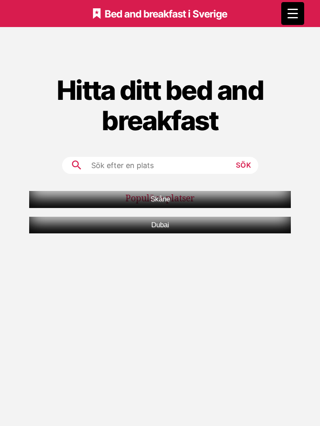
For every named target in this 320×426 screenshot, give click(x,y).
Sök (244, 165)
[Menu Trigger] (292, 13)
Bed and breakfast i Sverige (166, 13)
